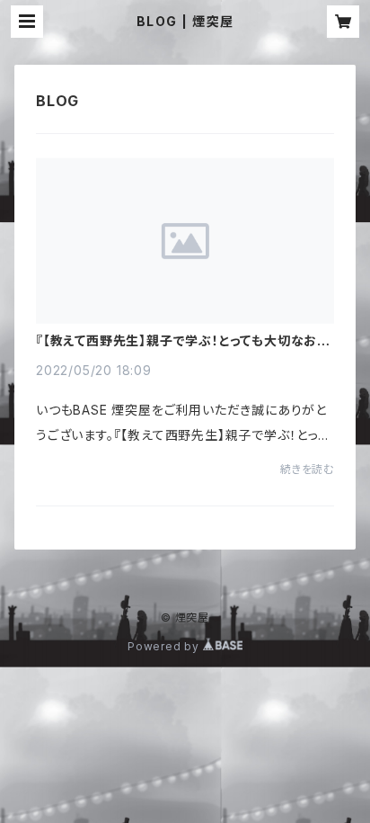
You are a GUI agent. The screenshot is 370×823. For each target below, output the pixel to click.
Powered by (165, 646)
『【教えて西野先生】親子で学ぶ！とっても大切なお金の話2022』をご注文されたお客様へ (183, 341)
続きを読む (307, 469)
